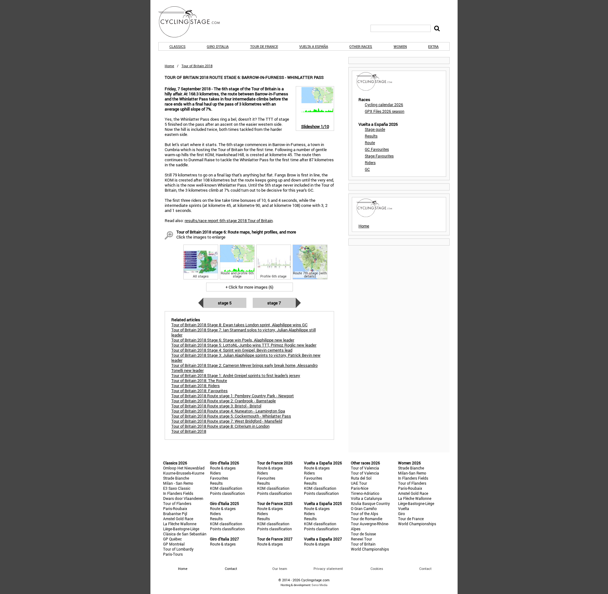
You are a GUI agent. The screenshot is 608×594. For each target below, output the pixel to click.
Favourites (219, 478)
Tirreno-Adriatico (365, 493)
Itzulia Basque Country (370, 503)
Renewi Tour (361, 538)
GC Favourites (377, 149)
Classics (177, 46)
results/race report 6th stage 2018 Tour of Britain (229, 220)
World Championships (370, 549)
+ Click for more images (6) (249, 287)
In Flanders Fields (178, 493)
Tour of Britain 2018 (188, 431)
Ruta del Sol (361, 478)
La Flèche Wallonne (179, 523)
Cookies (376, 568)
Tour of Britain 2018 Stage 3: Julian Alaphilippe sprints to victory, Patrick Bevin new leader (245, 357)
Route (370, 142)
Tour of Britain (363, 543)
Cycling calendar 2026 (384, 104)
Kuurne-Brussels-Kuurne (183, 473)
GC (367, 169)
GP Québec (172, 538)
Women (400, 46)
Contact (425, 568)
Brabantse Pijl (175, 513)
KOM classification (226, 488)
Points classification (227, 493)
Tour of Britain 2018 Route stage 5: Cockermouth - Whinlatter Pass (231, 416)
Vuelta (403, 508)
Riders (370, 162)
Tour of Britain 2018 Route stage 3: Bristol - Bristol (216, 406)
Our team (279, 568)
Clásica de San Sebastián (184, 533)
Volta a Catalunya (366, 498)
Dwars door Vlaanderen (183, 498)
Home (169, 65)
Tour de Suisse (363, 533)
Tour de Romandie (366, 518)
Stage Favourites (379, 155)
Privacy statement (328, 568)
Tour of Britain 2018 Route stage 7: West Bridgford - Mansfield (226, 421)
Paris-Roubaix (175, 508)
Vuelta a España (313, 46)
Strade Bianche (176, 478)
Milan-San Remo (412, 473)
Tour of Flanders (177, 503)
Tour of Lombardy (178, 549)
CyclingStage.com (193, 21)
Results (371, 135)
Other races (360, 46)
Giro (401, 513)
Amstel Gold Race (178, 518)
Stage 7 (274, 303)
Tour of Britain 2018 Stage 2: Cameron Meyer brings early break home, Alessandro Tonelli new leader (244, 367)
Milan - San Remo (178, 483)
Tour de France (264, 46)
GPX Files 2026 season (384, 111)
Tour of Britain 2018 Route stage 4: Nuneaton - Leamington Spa (228, 411)
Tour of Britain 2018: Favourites (199, 390)
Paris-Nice (359, 488)
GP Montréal (174, 543)
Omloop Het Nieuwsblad (184, 467)
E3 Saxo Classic (176, 488)
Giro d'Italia (218, 46)
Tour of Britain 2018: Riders (195, 385)
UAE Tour (359, 483)
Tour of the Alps (364, 513)
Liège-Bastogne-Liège (181, 528)
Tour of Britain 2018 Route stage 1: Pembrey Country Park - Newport (232, 396)
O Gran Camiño (364, 508)
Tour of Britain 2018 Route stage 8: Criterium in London (220, 426)
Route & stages (223, 467)
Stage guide (375, 129)
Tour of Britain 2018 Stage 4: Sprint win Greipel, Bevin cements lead (231, 350)
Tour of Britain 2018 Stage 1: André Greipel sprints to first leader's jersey (235, 375)
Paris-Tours (173, 554)
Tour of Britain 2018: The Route (199, 380)
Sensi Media (319, 585)
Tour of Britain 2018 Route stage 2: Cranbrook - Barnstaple (223, 401)
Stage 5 (224, 303)
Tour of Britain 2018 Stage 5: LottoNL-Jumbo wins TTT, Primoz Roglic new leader (243, 345)
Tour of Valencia (365, 467)
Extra (433, 46)
